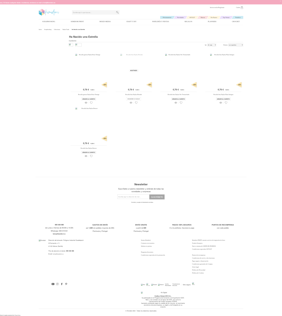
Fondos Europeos (197, 243)
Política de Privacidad (198, 270)
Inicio (40, 29)
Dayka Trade (66, 29)
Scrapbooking (48, 21)
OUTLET (192, 17)
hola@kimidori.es (58, 254)
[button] (91, 102)
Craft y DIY (131, 21)
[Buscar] (117, 12)
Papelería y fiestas (160, 21)
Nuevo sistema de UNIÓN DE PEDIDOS (204, 246)
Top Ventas (226, 17)
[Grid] (78, 45)
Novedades (180, 17)
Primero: (225, 45)
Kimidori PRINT (77, 21)
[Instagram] (57, 284)
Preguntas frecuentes (147, 252)
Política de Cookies (198, 273)
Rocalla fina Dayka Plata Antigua (223, 94)
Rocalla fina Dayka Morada (133, 94)
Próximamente (167, 17)
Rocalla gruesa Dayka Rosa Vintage (88, 94)
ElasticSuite (17, 315)
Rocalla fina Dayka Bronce (89, 148)
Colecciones (57, 29)
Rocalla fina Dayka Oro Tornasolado (178, 94)
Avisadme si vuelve (133, 99)
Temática (238, 17)
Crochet (236, 21)
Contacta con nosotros (147, 243)
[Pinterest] (66, 284)
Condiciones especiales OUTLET (202, 249)
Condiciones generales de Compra (202, 264)
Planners (212, 21)
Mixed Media (105, 21)
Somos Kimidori (146, 240)
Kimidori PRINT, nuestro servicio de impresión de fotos (208, 240)
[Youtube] (53, 284)
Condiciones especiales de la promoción (153, 255)
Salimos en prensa (146, 246)
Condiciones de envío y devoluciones (203, 258)
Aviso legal (195, 267)
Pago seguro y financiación (200, 261)
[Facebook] (62, 284)
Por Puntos (214, 17)
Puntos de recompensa (198, 255)
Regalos (188, 21)
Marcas (203, 17)
